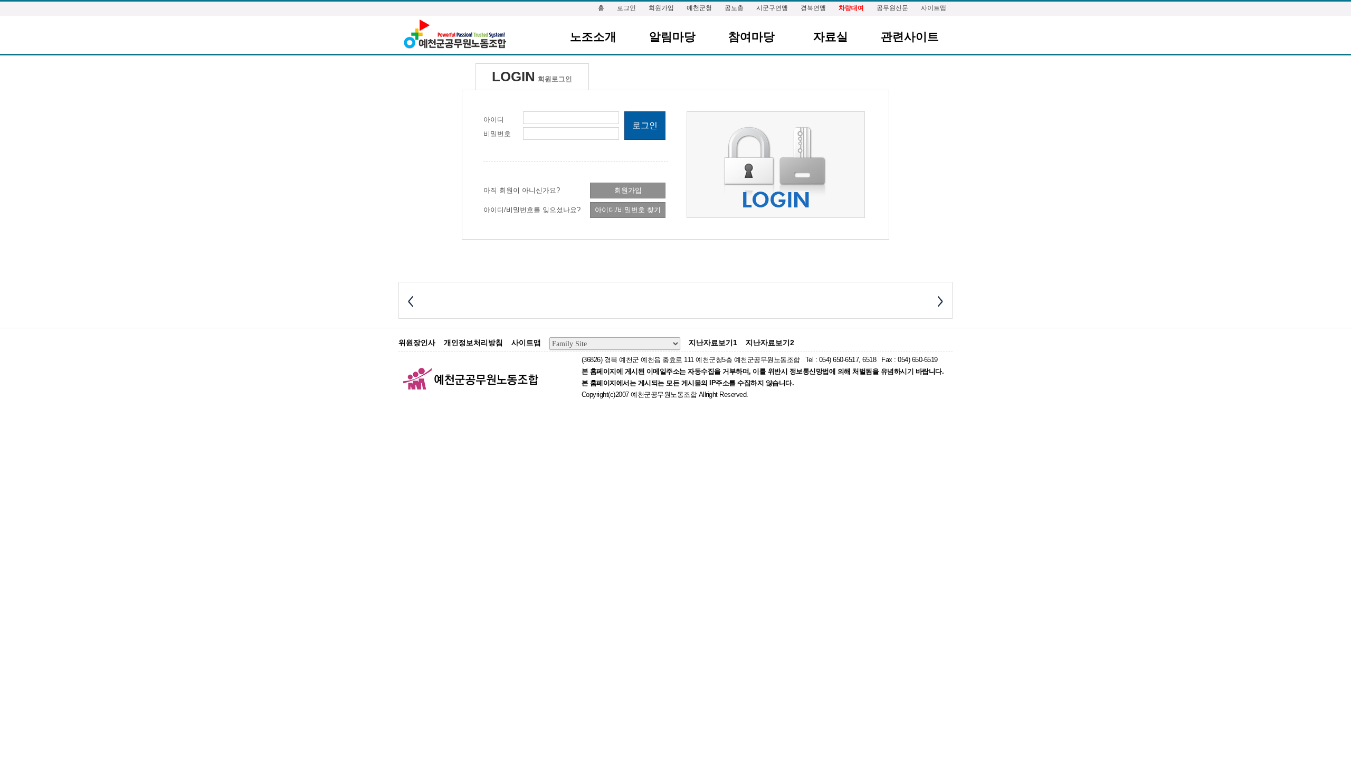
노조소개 (593, 36)
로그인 (626, 8)
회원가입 (661, 8)
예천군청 (699, 8)
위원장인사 (416, 342)
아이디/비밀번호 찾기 (628, 210)
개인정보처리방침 (473, 342)
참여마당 (751, 36)
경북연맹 (813, 8)
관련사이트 (910, 36)
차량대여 (851, 8)
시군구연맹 (772, 8)
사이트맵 (933, 8)
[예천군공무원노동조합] (454, 34)
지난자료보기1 (713, 342)
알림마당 (672, 36)
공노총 (734, 8)
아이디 (493, 120)
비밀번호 (497, 134)
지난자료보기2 (770, 342)
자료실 (830, 36)
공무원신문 (892, 8)
